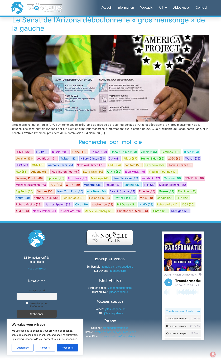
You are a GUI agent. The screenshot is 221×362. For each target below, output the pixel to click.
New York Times (90, 165)
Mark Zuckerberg (99, 211)
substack (151, 178)
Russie (60, 152)
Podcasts (146, 7)
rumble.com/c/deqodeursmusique (115, 332)
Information (126, 7)
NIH (149, 184)
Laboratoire (168, 204)
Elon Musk (135, 171)
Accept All (67, 347)
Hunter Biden (152, 158)
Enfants (132, 184)
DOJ (188, 204)
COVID (24, 152)
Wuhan (192, 158)
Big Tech (24, 191)
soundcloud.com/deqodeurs (118, 336)
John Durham (180, 165)
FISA (182, 197)
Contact (201, 7)
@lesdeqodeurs (118, 292)
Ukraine (24, 158)
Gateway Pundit (29, 178)
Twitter (68, 158)
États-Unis (93, 171)
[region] (45, 337)
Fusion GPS (99, 197)
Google (165, 197)
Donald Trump (124, 152)
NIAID (146, 204)
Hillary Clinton (92, 158)
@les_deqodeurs (115, 309)
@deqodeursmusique (115, 328)
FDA (21, 171)
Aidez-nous (181, 7)
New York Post (70, 191)
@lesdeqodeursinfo (120, 287)
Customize (23, 347)
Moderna (93, 184)
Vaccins (45, 191)
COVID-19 (194, 178)
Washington (102, 204)
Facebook (155, 165)
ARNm (114, 171)
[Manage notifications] (213, 354)
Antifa (23, 197)
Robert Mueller (28, 204)
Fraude (113, 184)
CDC (22, 165)
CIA (114, 158)
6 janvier (55, 178)
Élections (170, 152)
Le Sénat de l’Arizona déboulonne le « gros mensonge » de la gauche (108, 24)
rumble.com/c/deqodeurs (117, 266)
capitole (133, 165)
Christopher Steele (132, 211)
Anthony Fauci (60, 165)
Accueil (106, 7)
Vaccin (149, 152)
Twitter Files (125, 197)
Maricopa (100, 178)
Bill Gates (126, 204)
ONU (81, 204)
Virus (146, 197)
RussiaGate (70, 211)
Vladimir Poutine (163, 171)
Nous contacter (37, 268)
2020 (174, 158)
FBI (42, 152)
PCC (56, 184)
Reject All (45, 347)
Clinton (159, 211)
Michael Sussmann (31, 184)
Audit (22, 211)
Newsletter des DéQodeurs (39, 305)
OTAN (73, 184)
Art (161, 7)
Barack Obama (122, 191)
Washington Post (65, 171)
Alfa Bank (96, 191)
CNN (38, 165)
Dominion (187, 191)
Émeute (147, 191)
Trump (99, 152)
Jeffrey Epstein (58, 204)
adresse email (37, 290)
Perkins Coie (74, 197)
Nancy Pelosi (44, 211)
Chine (79, 152)
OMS (114, 165)
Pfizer (130, 158)
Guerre (166, 191)
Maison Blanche (172, 184)
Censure (172, 178)
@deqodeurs (118, 270)
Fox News (77, 178)
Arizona (39, 171)
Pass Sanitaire (125, 178)
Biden (191, 152)
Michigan (180, 211)
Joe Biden (47, 158)
